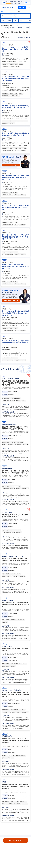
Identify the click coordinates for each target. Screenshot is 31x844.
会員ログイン (22, 7)
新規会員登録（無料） (15, 840)
